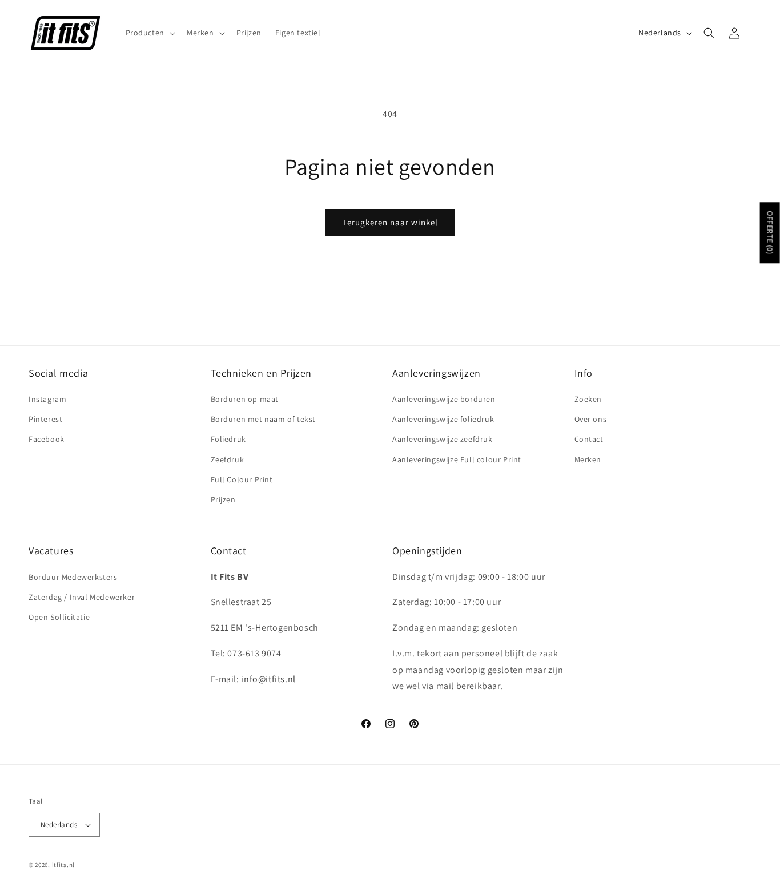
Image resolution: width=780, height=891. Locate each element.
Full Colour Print (242, 479)
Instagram (47, 399)
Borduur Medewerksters (73, 577)
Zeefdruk (227, 459)
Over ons (590, 419)
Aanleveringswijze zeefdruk (442, 439)
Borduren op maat (245, 399)
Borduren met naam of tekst (263, 419)
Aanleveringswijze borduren (444, 399)
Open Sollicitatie (59, 617)
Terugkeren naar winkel (390, 222)
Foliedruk (228, 439)
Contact (589, 439)
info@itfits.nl (268, 679)
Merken (588, 459)
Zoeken (588, 399)
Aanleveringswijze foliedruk (443, 419)
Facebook (47, 439)
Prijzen (223, 499)
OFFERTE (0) (770, 233)
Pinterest (45, 419)
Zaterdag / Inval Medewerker (82, 597)
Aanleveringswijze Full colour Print (456, 459)
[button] (149, 33)
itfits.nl (63, 865)
